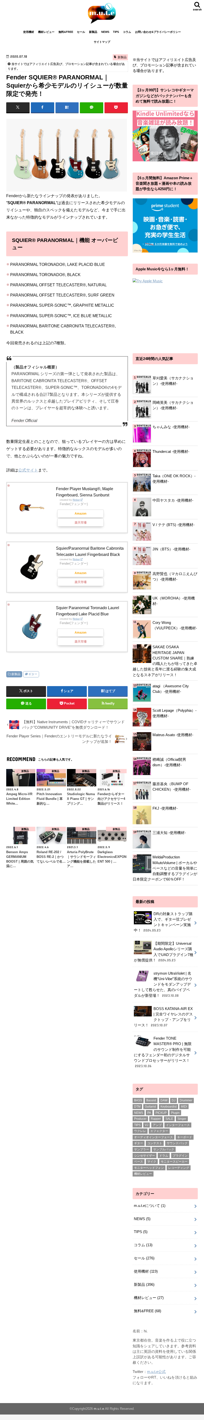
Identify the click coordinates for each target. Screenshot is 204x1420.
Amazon (80, 513)
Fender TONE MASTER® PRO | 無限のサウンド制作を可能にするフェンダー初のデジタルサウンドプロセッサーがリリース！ (163, 1052)
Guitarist (150, 1106)
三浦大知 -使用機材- (169, 833)
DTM (137, 1106)
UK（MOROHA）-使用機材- (174, 601)
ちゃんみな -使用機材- (171, 427)
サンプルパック (163, 1149)
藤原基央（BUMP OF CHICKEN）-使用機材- (172, 786)
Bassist (151, 1100)
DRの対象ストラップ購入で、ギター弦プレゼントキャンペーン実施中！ (163, 922)
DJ (173, 1100)
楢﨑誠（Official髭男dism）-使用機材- (169, 762)
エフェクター (159, 1131)
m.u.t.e (99, 1409)
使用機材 (28, 31)
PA (149, 1113)
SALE (169, 1119)
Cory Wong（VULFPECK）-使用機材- (175, 625)
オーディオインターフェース (153, 1137)
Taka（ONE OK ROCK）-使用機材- (174, 478)
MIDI (184, 1106)
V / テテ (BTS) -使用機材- (174, 525)
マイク (151, 1161)
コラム (127, 31)
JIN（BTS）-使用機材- (171, 549)
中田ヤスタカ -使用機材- (173, 500)
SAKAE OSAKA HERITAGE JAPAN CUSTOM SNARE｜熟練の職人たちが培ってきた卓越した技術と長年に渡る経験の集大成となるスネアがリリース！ (165, 661)
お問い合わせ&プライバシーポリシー (158, 31)
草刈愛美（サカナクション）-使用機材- (173, 381)
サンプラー (141, 1149)
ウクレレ (140, 1131)
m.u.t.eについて (149, 1206)
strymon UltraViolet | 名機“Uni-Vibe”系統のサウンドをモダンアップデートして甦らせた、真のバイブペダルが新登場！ (163, 984)
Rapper (156, 1119)
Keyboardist (168, 1106)
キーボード (184, 1137)
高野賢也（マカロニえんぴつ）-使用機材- (175, 576)
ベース (138, 1161)
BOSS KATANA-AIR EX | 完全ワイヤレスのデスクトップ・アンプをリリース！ (163, 1017)
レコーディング (178, 1168)
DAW (163, 1100)
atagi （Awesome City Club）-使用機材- (171, 689)
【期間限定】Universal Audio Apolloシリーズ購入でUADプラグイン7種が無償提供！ (163, 952)
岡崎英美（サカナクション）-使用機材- (173, 405)
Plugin (175, 1113)
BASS (138, 1100)
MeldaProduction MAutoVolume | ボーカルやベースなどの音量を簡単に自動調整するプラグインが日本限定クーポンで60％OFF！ (165, 868)
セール (81, 31)
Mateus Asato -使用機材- (173, 735)
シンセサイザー (144, 1155)
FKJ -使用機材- (165, 808)
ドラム (163, 1155)
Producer (140, 1119)
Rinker (76, 499)
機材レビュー (46, 31)
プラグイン (180, 1155)
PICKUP (161, 1113)
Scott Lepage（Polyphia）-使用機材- (175, 713)
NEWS (105, 31)
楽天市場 (81, 522)
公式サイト (28, 470)
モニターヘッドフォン (149, 1168)
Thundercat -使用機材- (171, 452)
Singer (181, 1119)
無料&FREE (65, 31)
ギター (32, 674)
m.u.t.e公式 (156, 1372)
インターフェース (178, 1125)
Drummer (186, 1100)
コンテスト (154, 1143)
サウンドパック (177, 1143)
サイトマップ (102, 41)
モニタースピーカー (174, 1161)
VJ (146, 1125)
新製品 (93, 31)
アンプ (157, 1125)
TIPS (116, 31)
